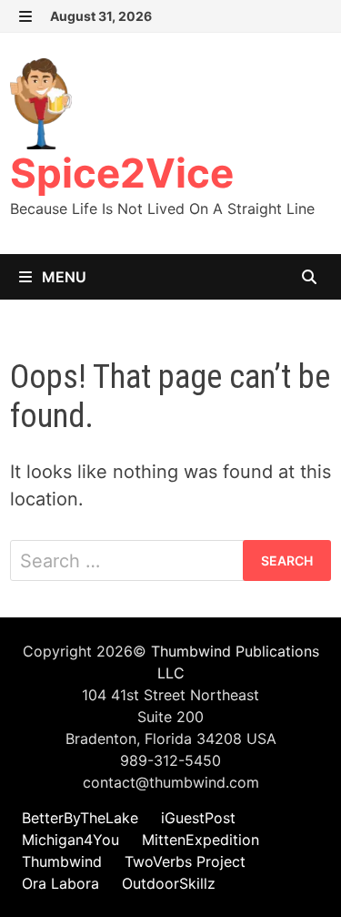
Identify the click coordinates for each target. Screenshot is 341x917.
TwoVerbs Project (185, 861)
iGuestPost (198, 818)
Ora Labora (60, 883)
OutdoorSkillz (169, 883)
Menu (62, 277)
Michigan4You (70, 839)
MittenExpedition (200, 839)
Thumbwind (62, 861)
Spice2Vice (122, 173)
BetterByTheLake (80, 818)
